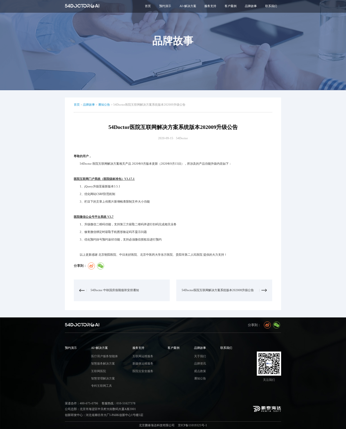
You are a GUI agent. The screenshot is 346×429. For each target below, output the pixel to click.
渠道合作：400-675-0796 (81, 403)
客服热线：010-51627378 (118, 403)
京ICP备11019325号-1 (192, 425)
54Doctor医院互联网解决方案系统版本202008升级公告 (218, 290)
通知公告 (104, 104)
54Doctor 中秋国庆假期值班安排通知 (115, 290)
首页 (148, 6)
